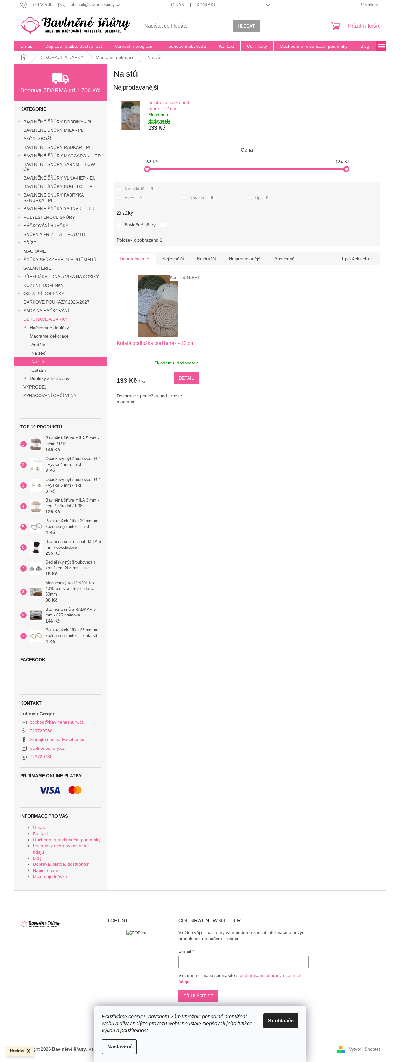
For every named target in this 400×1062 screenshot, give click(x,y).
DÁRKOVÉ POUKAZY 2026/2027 (56, 302)
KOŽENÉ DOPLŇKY (43, 285)
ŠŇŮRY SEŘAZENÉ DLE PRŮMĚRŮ (59, 259)
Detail (186, 378)
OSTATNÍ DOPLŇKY (43, 293)
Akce (133, 197)
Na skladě (139, 188)
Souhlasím (281, 1020)
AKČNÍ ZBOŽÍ (37, 138)
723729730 (41, 730)
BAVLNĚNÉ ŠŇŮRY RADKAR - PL (57, 147)
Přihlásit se (198, 995)
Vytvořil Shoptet (364, 1048)
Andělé (38, 344)
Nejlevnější (173, 258)
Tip (261, 197)
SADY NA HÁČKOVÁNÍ (46, 310)
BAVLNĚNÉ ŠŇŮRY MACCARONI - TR (62, 155)
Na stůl (38, 361)
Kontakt (206, 5)
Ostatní (38, 370)
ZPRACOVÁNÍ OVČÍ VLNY (50, 395)
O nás (177, 5)
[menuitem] (26, 46)
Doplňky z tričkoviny (49, 378)
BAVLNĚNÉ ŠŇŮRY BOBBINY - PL (58, 121)
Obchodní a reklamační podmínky (67, 839)
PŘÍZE (29, 242)
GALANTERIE (37, 268)
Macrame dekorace (49, 335)
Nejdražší (206, 258)
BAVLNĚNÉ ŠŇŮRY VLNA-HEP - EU (59, 177)
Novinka (201, 197)
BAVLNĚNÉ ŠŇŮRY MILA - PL (53, 130)
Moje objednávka (50, 876)
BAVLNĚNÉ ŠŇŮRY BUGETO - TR (58, 186)
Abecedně (284, 258)
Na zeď (38, 353)
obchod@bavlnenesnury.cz (57, 721)
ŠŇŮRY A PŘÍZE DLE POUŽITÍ (54, 234)
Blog (37, 858)
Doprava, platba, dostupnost (61, 864)
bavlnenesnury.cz (47, 748)
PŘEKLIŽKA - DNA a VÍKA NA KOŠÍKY (61, 276)
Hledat (246, 25)
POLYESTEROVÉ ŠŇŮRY (49, 217)
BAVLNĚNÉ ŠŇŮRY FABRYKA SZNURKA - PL (53, 198)
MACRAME (34, 251)
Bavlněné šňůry (144, 224)
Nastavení (119, 1046)
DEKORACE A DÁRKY (45, 319)
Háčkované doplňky (49, 327)
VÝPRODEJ (35, 386)
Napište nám (45, 870)
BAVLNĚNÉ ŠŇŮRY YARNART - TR (59, 208)
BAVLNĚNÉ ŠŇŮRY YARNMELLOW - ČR (60, 167)
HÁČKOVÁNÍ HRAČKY (45, 225)
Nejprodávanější (245, 258)
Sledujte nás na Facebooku (57, 739)
